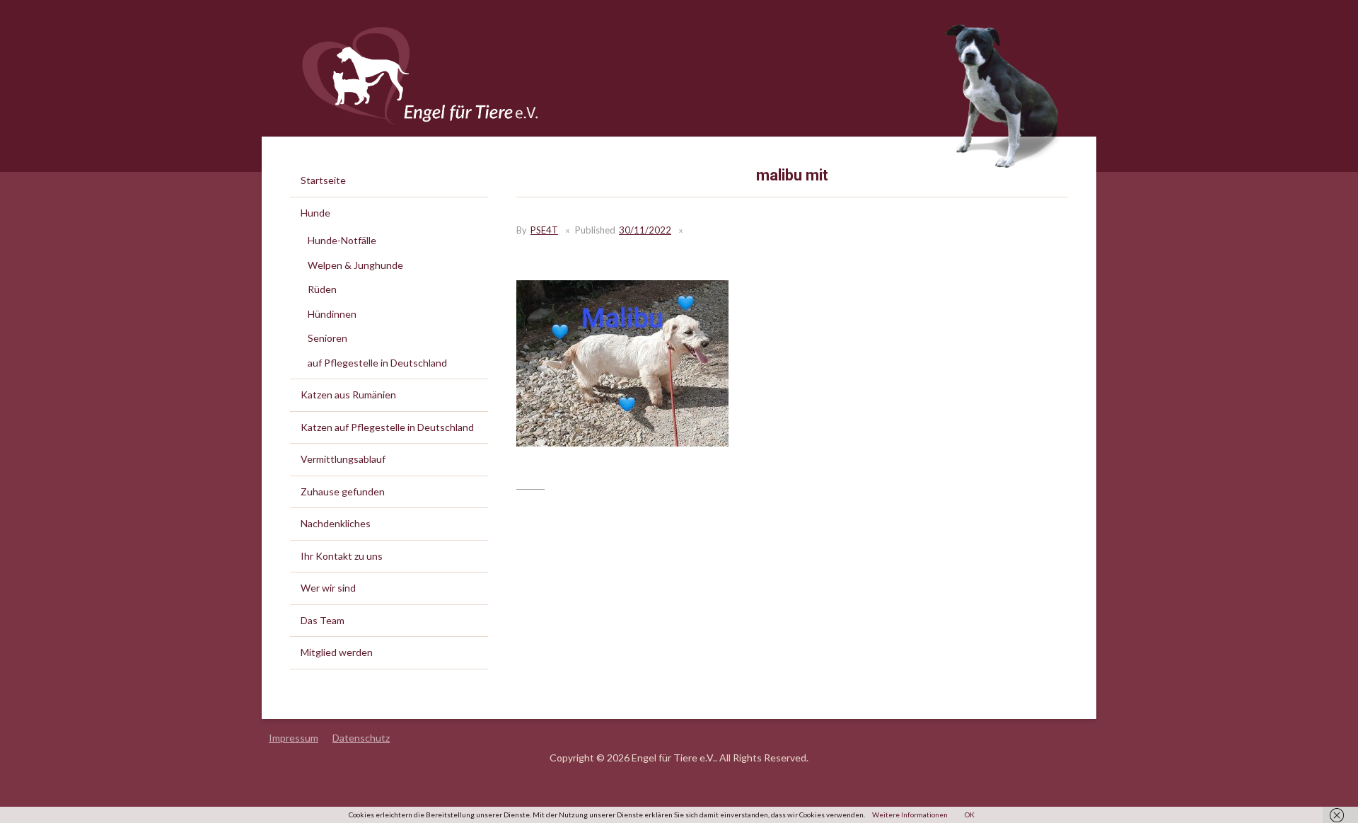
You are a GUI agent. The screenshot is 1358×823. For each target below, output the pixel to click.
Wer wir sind (328, 588)
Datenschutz (361, 738)
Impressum (293, 738)
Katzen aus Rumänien (348, 395)
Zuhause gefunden (343, 491)
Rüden (322, 289)
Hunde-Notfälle (342, 240)
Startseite (323, 180)
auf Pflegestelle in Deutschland (377, 363)
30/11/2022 (645, 230)
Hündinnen (332, 314)
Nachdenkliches (336, 523)
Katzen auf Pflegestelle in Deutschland (387, 427)
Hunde (315, 213)
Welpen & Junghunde (355, 265)
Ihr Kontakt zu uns (342, 556)
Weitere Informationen (910, 814)
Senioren (327, 338)
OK (970, 814)
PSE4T (544, 230)
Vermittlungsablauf (343, 459)
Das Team (322, 620)
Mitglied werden (337, 652)
